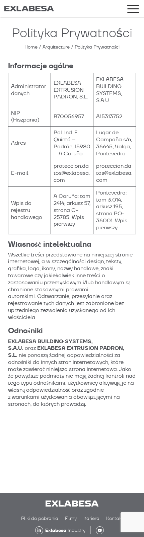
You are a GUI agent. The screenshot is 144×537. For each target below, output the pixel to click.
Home (31, 47)
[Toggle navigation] (133, 10)
